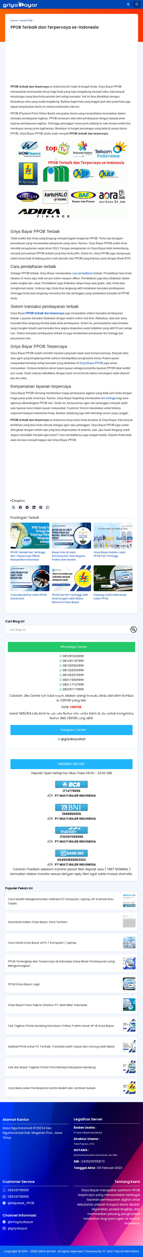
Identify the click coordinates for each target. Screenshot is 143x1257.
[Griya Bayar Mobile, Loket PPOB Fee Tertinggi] (113, 536)
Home (13, 20)
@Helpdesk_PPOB (21, 1203)
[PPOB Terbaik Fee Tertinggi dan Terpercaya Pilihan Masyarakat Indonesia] (29, 536)
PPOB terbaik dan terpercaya (45, 313)
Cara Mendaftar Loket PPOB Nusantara (28, 596)
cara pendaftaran (82, 273)
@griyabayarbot (73, 739)
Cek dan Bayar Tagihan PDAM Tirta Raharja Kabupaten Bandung (52, 1067)
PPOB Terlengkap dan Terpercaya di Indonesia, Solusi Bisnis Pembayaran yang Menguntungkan (61, 963)
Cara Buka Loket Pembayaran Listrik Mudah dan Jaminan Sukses (52, 1088)
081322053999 (73, 670)
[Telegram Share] (27, 507)
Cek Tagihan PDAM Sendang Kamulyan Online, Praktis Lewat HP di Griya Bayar (61, 1026)
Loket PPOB (26, 20)
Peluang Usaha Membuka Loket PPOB (110, 596)
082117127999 (73, 684)
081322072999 (73, 675)
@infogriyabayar (20, 1222)
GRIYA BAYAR (47, 1251)
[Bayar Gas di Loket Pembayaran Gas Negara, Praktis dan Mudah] (71, 536)
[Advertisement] (71, 59)
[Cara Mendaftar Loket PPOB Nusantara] (29, 578)
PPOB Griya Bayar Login (24, 984)
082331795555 (18, 1190)
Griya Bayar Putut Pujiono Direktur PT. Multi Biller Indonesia (47, 1005)
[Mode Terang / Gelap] (129, 4)
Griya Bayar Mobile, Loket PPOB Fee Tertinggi (110, 554)
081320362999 (73, 665)
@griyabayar (17, 1228)
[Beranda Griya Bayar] (20, 4)
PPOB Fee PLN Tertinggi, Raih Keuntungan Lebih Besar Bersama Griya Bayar (70, 598)
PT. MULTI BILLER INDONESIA (120, 1251)
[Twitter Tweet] (13, 507)
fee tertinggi (108, 398)
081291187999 (73, 661)
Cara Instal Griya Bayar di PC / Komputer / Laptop (42, 943)
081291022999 (73, 656)
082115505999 (73, 680)
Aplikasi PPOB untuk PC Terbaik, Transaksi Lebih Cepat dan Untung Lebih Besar (61, 1047)
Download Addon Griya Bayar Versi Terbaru (37, 922)
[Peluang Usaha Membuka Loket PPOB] (113, 578)
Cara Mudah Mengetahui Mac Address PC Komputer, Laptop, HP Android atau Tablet (60, 901)
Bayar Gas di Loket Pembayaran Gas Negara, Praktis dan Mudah (68, 555)
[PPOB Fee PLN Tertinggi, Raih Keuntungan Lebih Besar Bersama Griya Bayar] (71, 578)
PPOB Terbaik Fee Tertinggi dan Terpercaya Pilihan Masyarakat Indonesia (27, 555)
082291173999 (73, 689)
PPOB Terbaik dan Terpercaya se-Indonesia (54, 27)
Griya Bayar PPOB (91, 363)
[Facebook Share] (20, 507)
